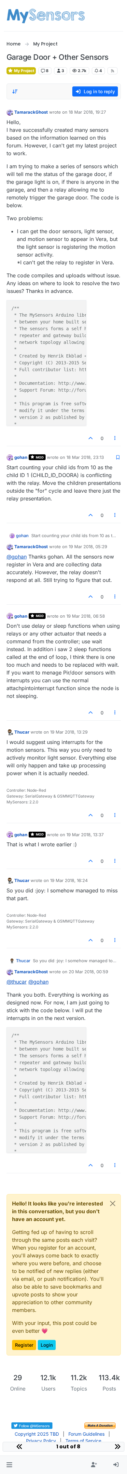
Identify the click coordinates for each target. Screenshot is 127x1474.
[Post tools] (115, 438)
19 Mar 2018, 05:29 (88, 546)
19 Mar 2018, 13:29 (69, 732)
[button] (9, 1464)
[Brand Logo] (46, 15)
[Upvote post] (91, 438)
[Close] (112, 1203)
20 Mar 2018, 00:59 (88, 971)
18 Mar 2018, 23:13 (85, 457)
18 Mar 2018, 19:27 (87, 112)
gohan (20, 457)
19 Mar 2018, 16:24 (69, 880)
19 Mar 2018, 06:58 (85, 616)
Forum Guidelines (86, 1434)
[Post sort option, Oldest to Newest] (15, 91)
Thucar (21, 732)
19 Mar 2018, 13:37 (85, 834)
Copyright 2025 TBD (37, 1434)
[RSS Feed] (112, 70)
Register (24, 1345)
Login (47, 1345)
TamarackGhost (31, 112)
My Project (23, 70)
